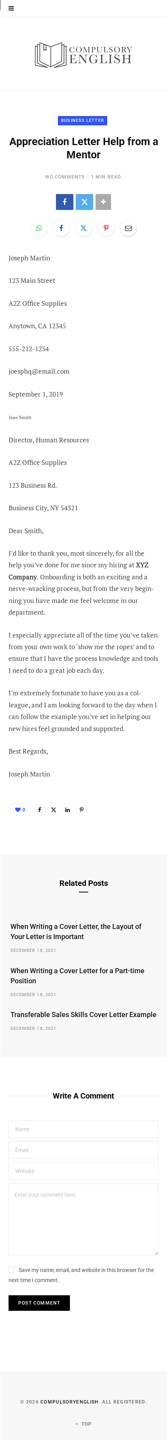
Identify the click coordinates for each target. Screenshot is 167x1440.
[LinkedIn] (67, 809)
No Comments (65, 177)
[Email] (128, 228)
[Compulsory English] (83, 53)
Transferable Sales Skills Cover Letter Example (83, 1014)
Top (86, 1424)
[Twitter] (84, 202)
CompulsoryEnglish (69, 1402)
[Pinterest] (106, 228)
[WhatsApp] (39, 228)
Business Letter (82, 120)
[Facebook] (64, 202)
